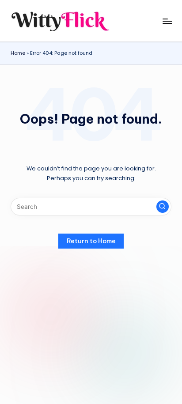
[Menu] (167, 21)
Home (18, 53)
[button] (162, 206)
